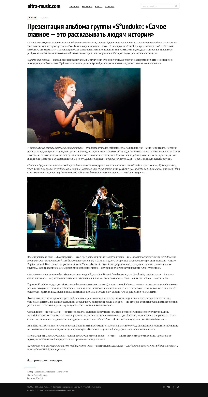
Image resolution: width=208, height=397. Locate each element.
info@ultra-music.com (92, 387)
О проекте (32, 390)
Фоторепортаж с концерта (45, 360)
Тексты (74, 6)
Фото (98, 6)
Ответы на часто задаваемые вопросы (57, 390)
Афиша (109, 6)
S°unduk (39, 378)
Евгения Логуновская (45, 371)
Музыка (87, 6)
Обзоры (32, 17)
